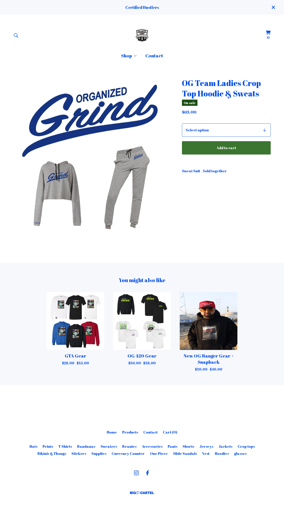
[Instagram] (136, 473)
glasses (240, 453)
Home (112, 432)
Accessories (152, 446)
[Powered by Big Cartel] (142, 493)
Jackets (225, 446)
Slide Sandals (185, 453)
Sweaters (109, 446)
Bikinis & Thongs (51, 453)
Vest (205, 453)
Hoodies (222, 453)
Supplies (98, 453)
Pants (172, 446)
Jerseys (206, 446)
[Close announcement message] (273, 7)
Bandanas (86, 446)
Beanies (129, 446)
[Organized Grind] (142, 35)
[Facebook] (147, 473)
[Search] (16, 35)
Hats (33, 446)
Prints (48, 446)
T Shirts (65, 446)
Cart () (170, 432)
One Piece (159, 453)
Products (130, 432)
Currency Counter (128, 453)
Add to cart (226, 147)
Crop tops (246, 446)
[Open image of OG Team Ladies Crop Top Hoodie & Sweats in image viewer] (92, 157)
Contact (154, 55)
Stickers (78, 453)
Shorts (188, 446)
